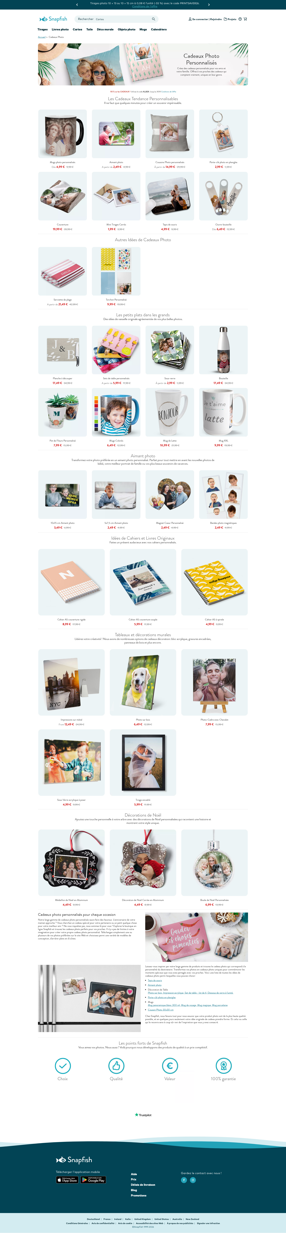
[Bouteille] (223, 350)
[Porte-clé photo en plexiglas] (223, 133)
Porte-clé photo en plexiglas (223, 162)
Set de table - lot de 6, (196, 993)
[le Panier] (245, 19)
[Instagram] (194, 1178)
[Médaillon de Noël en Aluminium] (71, 862)
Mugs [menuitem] (143, 29)
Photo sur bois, (155, 993)
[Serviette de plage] (62, 271)
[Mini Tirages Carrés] (116, 196)
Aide (134, 1174)
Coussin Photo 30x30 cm (161, 1010)
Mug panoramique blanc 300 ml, (164, 1005)
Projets (232, 19)
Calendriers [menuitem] (159, 29)
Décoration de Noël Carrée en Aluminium (143, 900)
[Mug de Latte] (169, 412)
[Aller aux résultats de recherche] (153, 19)
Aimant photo (116, 162)
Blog (134, 1190)
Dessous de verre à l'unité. (220, 993)
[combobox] (116, 19)
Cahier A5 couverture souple (143, 619)
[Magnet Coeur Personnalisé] (169, 494)
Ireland (118, 1219)
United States (161, 1219)
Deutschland (93, 1219)
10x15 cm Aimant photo (62, 523)
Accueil (42, 37)
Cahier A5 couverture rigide (71, 619)
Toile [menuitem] (89, 29)
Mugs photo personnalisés (62, 162)
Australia (177, 1219)
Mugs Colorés (116, 441)
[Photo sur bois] (143, 682)
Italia (128, 1219)
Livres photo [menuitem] (60, 29)
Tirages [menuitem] (43, 29)
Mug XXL (223, 441)
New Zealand (192, 1219)
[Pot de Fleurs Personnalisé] (62, 412)
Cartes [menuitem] (77, 29)
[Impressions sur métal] (71, 682)
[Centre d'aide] (240, 19)
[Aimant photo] (116, 133)
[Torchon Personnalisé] (116, 271)
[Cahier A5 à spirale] (214, 582)
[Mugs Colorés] (116, 412)
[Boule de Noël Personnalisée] (214, 862)
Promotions (138, 1195)
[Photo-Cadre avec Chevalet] (214, 682)
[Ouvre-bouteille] (223, 196)
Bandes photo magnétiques (223, 523)
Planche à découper (62, 378)
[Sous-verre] (169, 350)
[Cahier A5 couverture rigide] (71, 582)
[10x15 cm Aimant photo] (62, 494)
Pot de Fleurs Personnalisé (63, 441)
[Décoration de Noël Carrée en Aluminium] (143, 862)
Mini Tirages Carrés (116, 224)
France (107, 1219)
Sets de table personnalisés (116, 378)
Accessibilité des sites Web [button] (149, 1223)
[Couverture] (62, 196)
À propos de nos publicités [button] (180, 1223)
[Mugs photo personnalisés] (62, 133)
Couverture (62, 224)
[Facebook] (185, 1178)
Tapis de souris (170, 224)
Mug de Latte (170, 441)
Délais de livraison (143, 1184)
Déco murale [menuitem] (105, 29)
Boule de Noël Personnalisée (214, 900)
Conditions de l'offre (173, 3)
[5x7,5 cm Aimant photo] (116, 494)
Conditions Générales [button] (77, 1223)
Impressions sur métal (71, 720)
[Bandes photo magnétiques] (223, 494)
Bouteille (223, 378)
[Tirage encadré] (143, 762)
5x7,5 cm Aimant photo (116, 523)
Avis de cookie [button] (125, 1223)
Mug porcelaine (220, 1005)
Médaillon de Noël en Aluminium (71, 900)
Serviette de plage (63, 300)
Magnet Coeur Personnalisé (170, 523)
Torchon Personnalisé (116, 300)
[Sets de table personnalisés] (116, 350)
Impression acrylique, (174, 993)
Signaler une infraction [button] (208, 1223)
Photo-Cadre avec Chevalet (214, 720)
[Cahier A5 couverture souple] (143, 582)
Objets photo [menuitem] (126, 29)
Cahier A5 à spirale (214, 619)
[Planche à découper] (62, 350)
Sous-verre (169, 378)
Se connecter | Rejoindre (207, 19)
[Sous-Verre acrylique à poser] (71, 762)
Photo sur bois (143, 720)
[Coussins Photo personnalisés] (169, 133)
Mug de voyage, (189, 1005)
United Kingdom (142, 1219)
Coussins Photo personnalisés (170, 162)
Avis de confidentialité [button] (103, 1223)
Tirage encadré (143, 800)
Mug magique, (204, 1005)
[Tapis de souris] (169, 196)
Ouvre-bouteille (223, 224)
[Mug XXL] (223, 412)
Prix (133, 1179)
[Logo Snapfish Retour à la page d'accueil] (53, 19)
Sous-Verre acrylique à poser (71, 800)
